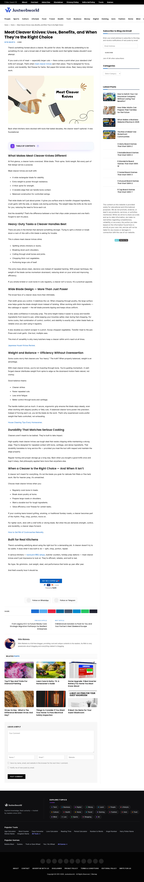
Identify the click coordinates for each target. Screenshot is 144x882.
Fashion (121, 19)
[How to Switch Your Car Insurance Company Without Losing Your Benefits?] (109, 97)
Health (60, 19)
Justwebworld (70, 874)
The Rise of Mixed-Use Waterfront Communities (126, 134)
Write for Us (125, 868)
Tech (68, 19)
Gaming (105, 19)
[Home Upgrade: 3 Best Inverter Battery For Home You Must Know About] (82, 670)
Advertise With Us (40, 868)
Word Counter (24, 831)
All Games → (62, 844)
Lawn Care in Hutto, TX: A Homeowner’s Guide (47, 682)
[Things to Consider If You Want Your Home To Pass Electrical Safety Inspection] (50, 699)
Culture (25, 19)
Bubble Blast (9, 844)
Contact (34, 2)
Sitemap (94, 874)
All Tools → (36, 834)
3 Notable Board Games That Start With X (128, 153)
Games (110, 2)
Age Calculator (10, 831)
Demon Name (9, 834)
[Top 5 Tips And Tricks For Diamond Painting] (19, 670)
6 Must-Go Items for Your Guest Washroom (79, 711)
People (7, 19)
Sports (16, 19)
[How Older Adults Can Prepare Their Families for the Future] (109, 110)
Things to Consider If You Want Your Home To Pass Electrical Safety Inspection (50, 712)
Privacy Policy (73, 2)
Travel (52, 19)
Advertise (46, 2)
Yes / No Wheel (49, 844)
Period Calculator (80, 831)
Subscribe (109, 52)
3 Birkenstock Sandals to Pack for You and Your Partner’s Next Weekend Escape (73, 625)
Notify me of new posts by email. (22, 768)
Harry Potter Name (127, 831)
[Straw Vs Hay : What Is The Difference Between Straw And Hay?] (19, 699)
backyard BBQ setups (36, 555)
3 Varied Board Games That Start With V (127, 173)
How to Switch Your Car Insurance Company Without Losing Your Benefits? (127, 97)
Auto (113, 19)
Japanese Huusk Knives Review (21, 345)
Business (77, 19)
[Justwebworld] (21, 10)
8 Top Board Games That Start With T (126, 190)
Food (44, 19)
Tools (101, 2)
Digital (96, 19)
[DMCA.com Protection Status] (121, 241)
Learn (102, 807)
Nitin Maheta (9, 42)
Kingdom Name (23, 834)
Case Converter (37, 831)
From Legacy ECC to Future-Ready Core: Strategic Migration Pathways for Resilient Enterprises (28, 626)
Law (64, 817)
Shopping (87, 817)
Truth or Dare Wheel (33, 844)
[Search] (139, 2)
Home (130, 19)
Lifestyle (35, 19)
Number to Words (96, 831)
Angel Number (111, 831)
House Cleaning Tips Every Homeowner (25, 422)
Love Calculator (52, 831)
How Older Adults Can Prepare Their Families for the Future (127, 110)
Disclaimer (58, 2)
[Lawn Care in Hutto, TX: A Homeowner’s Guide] (50, 670)
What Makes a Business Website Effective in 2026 (128, 120)
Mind (138, 19)
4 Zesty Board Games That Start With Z (127, 145)
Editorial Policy (88, 2)
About (24, 2)
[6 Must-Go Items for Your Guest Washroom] (82, 699)
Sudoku (20, 844)
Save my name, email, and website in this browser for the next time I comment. (39, 763)
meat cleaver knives (43, 64)
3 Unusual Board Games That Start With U (128, 182)
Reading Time (66, 831)
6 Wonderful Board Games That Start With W (127, 163)
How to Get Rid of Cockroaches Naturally (25, 532)
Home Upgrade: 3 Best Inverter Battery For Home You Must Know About (82, 683)
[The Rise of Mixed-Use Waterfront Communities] (109, 134)
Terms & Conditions (90, 868)
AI (99, 817)
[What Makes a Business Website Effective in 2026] (109, 122)
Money (87, 19)
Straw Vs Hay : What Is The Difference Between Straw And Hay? (18, 712)
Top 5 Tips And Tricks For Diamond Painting (15, 682)
